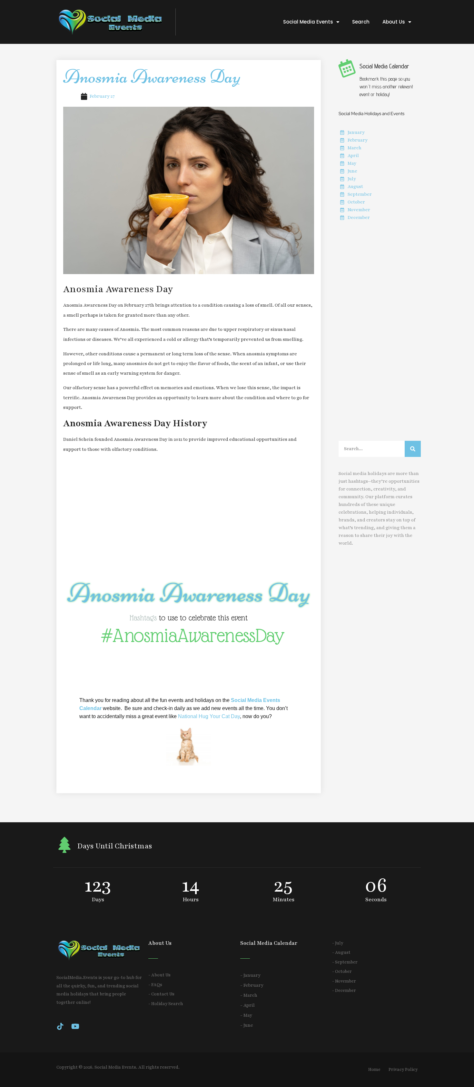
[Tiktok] (60, 1026)
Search (361, 21)
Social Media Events (308, 21)
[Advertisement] (188, 517)
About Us (393, 21)
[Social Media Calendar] (347, 68)
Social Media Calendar (384, 66)
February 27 (102, 96)
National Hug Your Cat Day (209, 716)
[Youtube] (75, 1026)
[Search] (413, 449)
